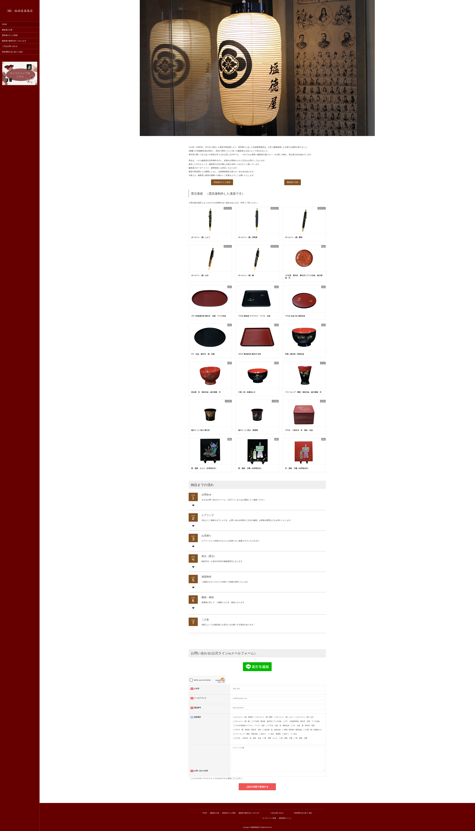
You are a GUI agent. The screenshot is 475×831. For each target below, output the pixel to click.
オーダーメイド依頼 (269, 818)
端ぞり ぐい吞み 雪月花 (201, 430)
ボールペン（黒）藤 (246, 275)
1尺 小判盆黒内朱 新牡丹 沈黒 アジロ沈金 (209, 316)
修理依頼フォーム (285, 818)
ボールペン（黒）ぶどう (200, 237)
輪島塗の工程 (7, 30)
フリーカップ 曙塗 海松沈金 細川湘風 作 (304, 392)
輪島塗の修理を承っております (14, 41)
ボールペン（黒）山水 (200, 275)
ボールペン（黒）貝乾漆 (247, 237)
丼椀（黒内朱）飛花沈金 (294, 354)
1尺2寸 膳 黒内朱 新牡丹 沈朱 (249, 354)
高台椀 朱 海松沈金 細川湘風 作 (206, 392)
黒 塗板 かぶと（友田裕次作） (204, 468)
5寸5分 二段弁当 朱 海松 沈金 (299, 430)
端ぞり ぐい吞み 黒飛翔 (248, 430)
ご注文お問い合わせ (10, 46)
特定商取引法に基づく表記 (12, 52)
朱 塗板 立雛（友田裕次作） (297, 468)
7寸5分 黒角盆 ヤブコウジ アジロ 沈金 (254, 316)
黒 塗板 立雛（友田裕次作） (250, 468)
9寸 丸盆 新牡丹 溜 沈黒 (203, 354)
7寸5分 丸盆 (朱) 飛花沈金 (296, 316)
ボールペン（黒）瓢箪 (293, 237)
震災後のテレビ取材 (10, 35)
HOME (4, 24)
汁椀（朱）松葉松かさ (247, 392)
